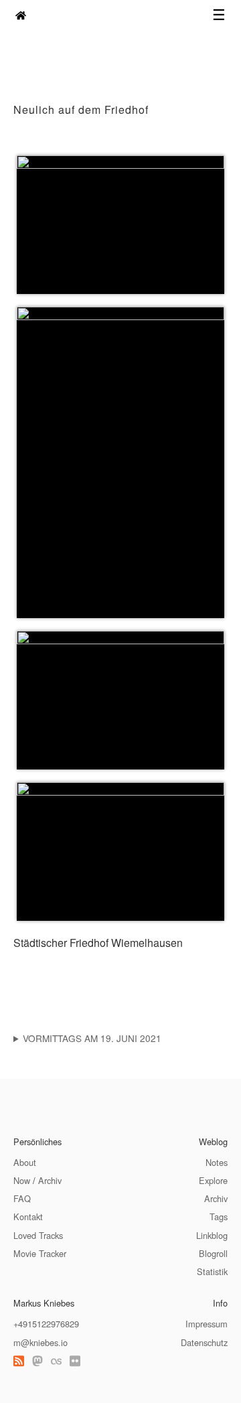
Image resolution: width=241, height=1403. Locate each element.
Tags (219, 1216)
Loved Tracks (38, 1235)
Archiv (50, 1180)
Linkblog (212, 1235)
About (24, 1162)
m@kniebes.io (40, 1342)
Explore (213, 1180)
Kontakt (28, 1216)
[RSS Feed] (18, 1360)
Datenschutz (204, 1342)
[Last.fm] (56, 1360)
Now (21, 1180)
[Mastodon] (37, 1360)
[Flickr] (75, 1360)
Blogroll (213, 1253)
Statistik (212, 1271)
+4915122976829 (46, 1323)
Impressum (206, 1323)
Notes (217, 1162)
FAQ (22, 1198)
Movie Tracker (39, 1253)
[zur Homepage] (20, 15)
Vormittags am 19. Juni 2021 (92, 1038)
